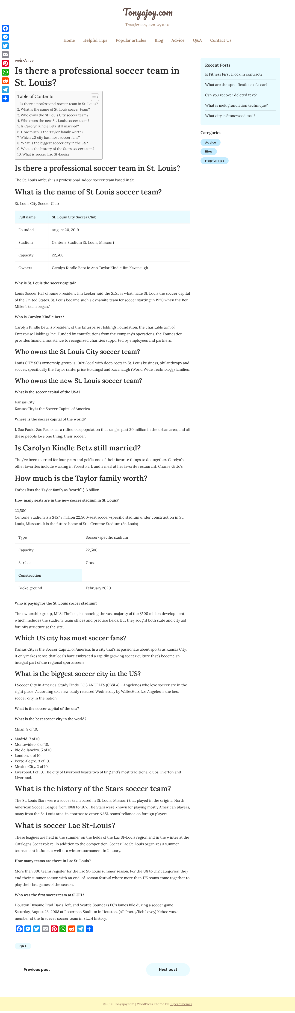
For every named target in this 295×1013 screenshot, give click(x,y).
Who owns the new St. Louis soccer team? (55, 120)
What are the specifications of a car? (236, 84)
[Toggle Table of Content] (92, 97)
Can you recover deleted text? (231, 95)
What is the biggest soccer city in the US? (54, 143)
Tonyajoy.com (148, 12)
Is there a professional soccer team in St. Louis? (59, 104)
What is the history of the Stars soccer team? (57, 149)
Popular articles (131, 40)
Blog (159, 40)
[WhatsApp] (5, 72)
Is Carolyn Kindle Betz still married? (50, 126)
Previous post (37, 969)
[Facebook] (5, 28)
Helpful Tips (95, 40)
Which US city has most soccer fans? (50, 137)
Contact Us (221, 40)
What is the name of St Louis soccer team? (55, 109)
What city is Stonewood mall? (230, 115)
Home (69, 40)
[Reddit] (5, 80)
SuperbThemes (181, 1004)
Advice (178, 40)
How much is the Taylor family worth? (52, 132)
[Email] (5, 54)
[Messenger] (5, 37)
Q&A (197, 40)
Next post (168, 969)
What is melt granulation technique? (236, 105)
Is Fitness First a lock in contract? (234, 74)
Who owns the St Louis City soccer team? (54, 115)
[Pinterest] (5, 63)
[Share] (5, 98)
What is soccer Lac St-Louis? (45, 154)
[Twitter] (5, 45)
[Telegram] (5, 89)
